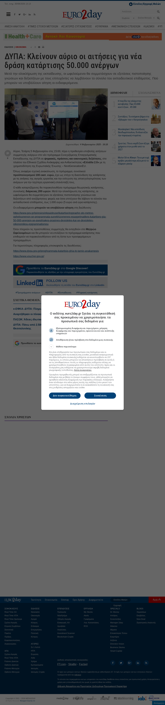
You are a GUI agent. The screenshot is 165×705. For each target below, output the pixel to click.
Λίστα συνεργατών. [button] (83, 370)
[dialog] (82, 352)
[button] (82, 346)
